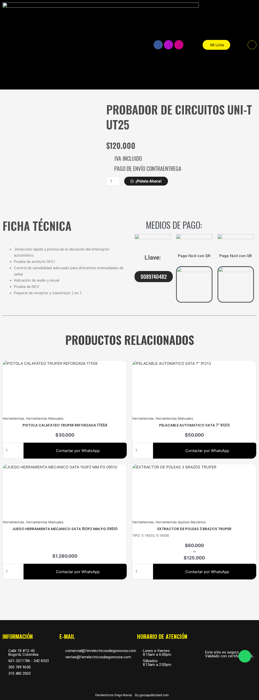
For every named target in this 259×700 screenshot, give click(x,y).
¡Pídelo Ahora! (149, 181)
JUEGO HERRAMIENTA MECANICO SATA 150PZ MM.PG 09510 (65, 528)
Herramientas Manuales (44, 418)
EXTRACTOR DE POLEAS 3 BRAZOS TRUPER (194, 528)
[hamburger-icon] (136, 44)
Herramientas (13, 418)
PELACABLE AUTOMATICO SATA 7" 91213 (194, 425)
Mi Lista (217, 44)
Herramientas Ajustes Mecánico (181, 522)
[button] (252, 44)
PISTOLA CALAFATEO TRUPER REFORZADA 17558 (65, 425)
